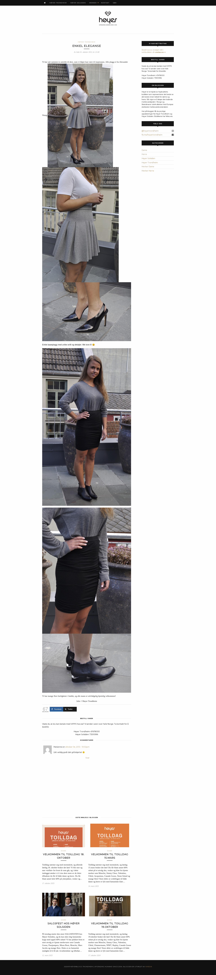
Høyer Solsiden (78, 3)
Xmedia (148, 966)
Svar (87, 758)
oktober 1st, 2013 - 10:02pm (77, 747)
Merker (93, 3)
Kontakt (105, 3)
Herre (144, 154)
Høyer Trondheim (58, 3)
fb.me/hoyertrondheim (152, 135)
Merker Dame (148, 167)
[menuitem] (45, 3)
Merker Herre (148, 171)
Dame (144, 150)
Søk (115, 3)
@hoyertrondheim (150, 131)
